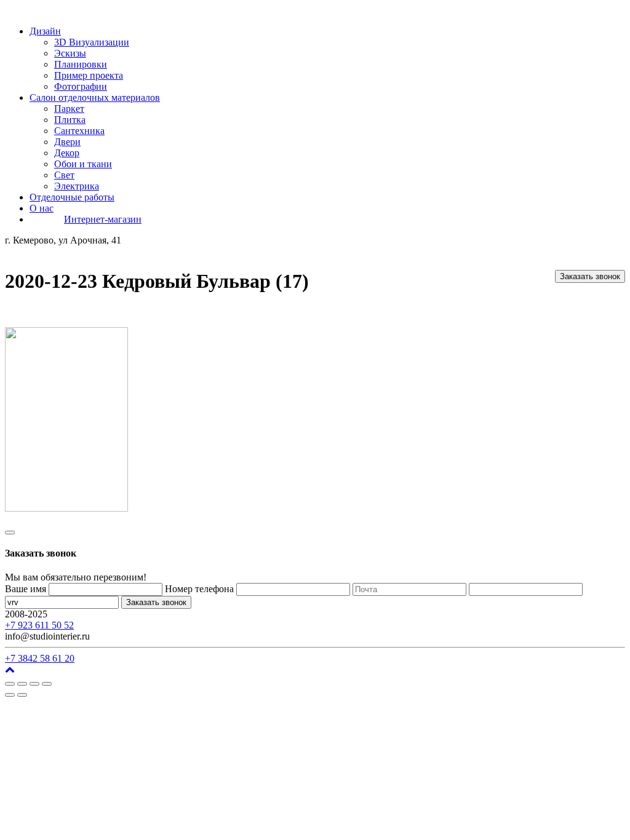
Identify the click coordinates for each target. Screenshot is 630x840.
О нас (42, 208)
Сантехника (79, 130)
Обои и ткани (83, 164)
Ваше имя (25, 589)
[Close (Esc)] (10, 684)
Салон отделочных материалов (95, 97)
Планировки (80, 64)
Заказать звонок (590, 276)
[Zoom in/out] (47, 684)
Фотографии (80, 86)
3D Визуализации (91, 42)
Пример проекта (88, 75)
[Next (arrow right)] (22, 695)
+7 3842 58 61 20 (39, 658)
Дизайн (45, 31)
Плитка (70, 119)
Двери (67, 142)
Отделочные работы (72, 197)
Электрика (76, 186)
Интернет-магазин (103, 219)
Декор (66, 153)
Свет (64, 175)
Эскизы (70, 53)
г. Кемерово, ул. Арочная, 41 (109, 614)
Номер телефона (199, 589)
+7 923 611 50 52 (39, 625)
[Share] (22, 684)
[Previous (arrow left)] (10, 695)
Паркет (69, 108)
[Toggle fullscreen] (34, 684)
